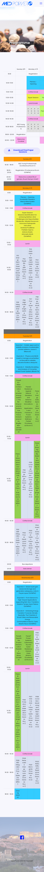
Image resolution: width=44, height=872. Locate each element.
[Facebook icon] (22, 864)
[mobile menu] (41, 3)
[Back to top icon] (22, 855)
